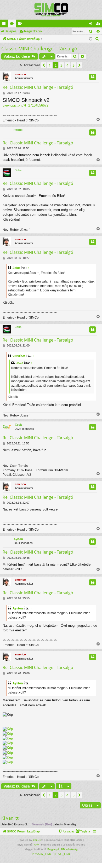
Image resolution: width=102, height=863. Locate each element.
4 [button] (67, 65)
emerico (20, 74)
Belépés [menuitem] (91, 24)
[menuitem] (97, 39)
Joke (18, 170)
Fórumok (13, 24)
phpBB (37, 839)
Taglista (21, 24)
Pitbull (18, 129)
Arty (36, 844)
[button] (43, 65)
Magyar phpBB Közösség (62, 849)
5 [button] (73, 65)
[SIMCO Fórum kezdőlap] (51, 10)
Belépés (10, 31)
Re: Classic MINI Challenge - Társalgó (38, 87)
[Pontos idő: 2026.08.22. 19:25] (90, 39)
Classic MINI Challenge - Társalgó (39, 48)
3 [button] (61, 65)
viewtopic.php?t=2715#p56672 (25, 105)
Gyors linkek (5, 24)
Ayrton (18, 539)
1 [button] (50, 65)
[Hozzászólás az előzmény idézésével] (92, 77)
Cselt (18, 424)
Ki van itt (10, 818)
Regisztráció (33, 31)
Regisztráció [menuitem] (99, 24)
